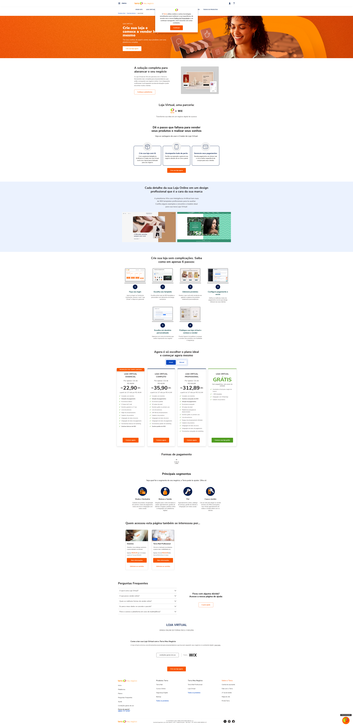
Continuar (176, 28)
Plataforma (121, 689)
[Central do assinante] (230, 3)
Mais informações (137, 560)
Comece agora (131, 440)
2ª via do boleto (227, 693)
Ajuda (120, 702)
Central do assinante (228, 685)
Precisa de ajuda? (346, 715)
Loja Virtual (191, 689)
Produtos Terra (121, 13)
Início (120, 685)
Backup (158, 697)
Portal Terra (225, 701)
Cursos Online (160, 689)
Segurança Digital (162, 693)
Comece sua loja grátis (222, 440)
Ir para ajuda (206, 605)
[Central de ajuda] (234, 3)
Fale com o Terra (227, 689)
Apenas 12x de (157, 553)
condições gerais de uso (167, 655)
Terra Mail (159, 685)
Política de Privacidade (181, 18)
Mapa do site (226, 697)
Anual (171, 362)
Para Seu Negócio (131, 13)
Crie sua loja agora (132, 49)
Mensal (181, 362)
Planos (120, 694)
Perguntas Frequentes (125, 698)
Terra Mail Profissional (195, 685)
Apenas (129, 553)
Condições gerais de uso (126, 706)
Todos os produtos (162, 701)
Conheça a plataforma (144, 92)
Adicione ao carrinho (137, 566)
